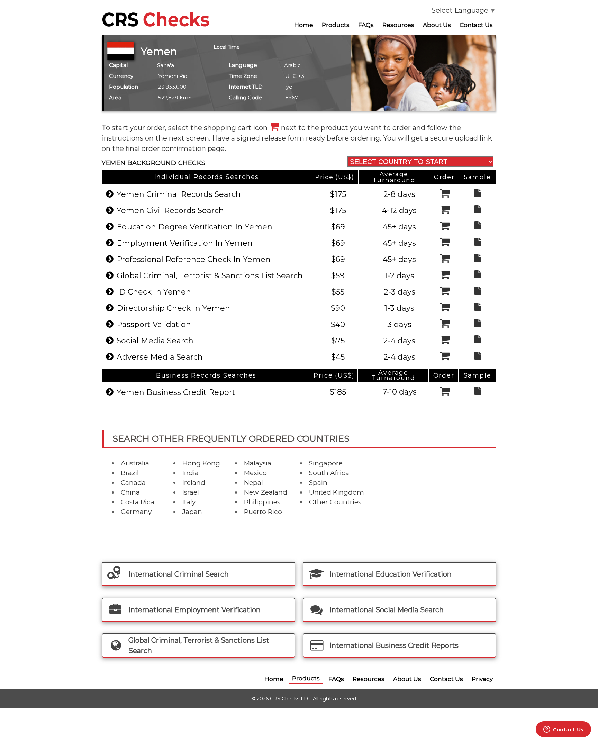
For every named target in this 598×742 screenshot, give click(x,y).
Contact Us (476, 24)
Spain (318, 483)
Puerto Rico (263, 512)
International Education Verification (390, 574)
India (190, 473)
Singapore (326, 463)
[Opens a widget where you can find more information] (563, 730)
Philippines (262, 502)
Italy (189, 502)
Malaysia (257, 463)
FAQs (366, 24)
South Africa (329, 473)
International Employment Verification (194, 610)
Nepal (253, 483)
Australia (135, 463)
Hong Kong (201, 463)
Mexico (255, 473)
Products (336, 24)
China (130, 492)
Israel (190, 492)
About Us (437, 24)
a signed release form (268, 138)
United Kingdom (336, 492)
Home (303, 24)
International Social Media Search (386, 610)
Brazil (130, 473)
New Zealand (265, 492)
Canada (133, 483)
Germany (136, 512)
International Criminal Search (178, 574)
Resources (398, 24)
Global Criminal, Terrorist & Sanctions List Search (198, 645)
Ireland (193, 483)
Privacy (482, 679)
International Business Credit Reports (394, 645)
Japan (192, 512)
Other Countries (335, 502)
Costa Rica (137, 502)
